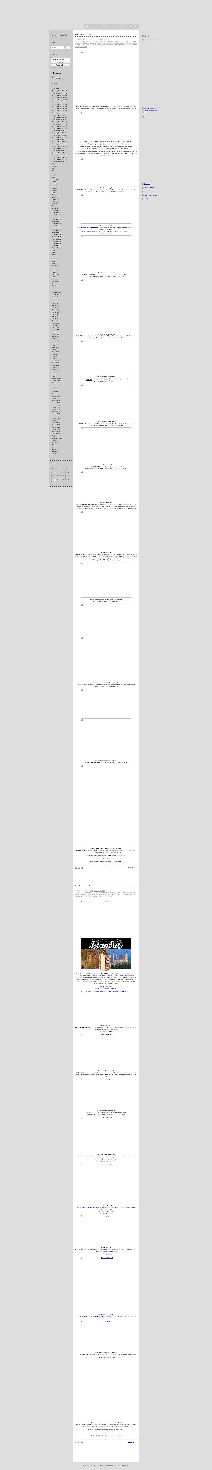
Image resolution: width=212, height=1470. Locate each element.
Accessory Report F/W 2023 (59, 119)
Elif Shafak (115, 41)
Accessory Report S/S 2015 (59, 139)
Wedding (54, 458)
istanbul (111, 896)
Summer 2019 (56, 416)
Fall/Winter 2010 (56, 210)
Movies (54, 290)
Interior (54, 256)
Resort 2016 (55, 352)
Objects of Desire (57, 294)
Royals (54, 376)
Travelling (54, 451)
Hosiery (54, 254)
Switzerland (55, 442)
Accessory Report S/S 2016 (59, 141)
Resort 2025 (55, 371)
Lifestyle (54, 272)
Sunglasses (55, 436)
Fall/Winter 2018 (56, 228)
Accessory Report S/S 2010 (59, 128)
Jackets (54, 261)
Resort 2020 (55, 360)
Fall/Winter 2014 (56, 219)
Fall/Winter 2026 (56, 245)
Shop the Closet (56, 385)
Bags (53, 170)
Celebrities (55, 179)
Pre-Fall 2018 (55, 321)
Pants (53, 298)
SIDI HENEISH (124, 43)
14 (63, 475)
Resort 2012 (55, 343)
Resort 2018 (55, 356)
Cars (53, 177)
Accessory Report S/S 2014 (59, 137)
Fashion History (56, 248)
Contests (54, 188)
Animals (54, 166)
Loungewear (55, 279)
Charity (54, 181)
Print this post (131, 867)
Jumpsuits (55, 265)
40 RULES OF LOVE (87, 41)
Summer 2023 (56, 425)
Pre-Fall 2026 (55, 336)
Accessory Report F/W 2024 (59, 122)
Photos (122, 26)
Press (113, 26)
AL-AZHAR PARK (99, 41)
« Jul (52, 484)
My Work (104, 26)
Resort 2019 (55, 358)
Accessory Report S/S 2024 (59, 159)
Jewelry (54, 263)
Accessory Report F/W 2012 (59, 95)
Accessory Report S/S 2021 (59, 152)
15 (65, 475)
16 (68, 475)
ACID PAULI (85, 893)
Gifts (53, 252)
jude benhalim (119, 45)
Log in (118, 1465)
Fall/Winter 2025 (56, 243)
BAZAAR (92, 1249)
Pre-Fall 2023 (55, 332)
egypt (111, 45)
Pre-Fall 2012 (55, 307)
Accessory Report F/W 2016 (59, 104)
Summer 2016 (56, 409)
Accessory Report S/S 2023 (59, 157)
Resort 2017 (55, 354)
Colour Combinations (57, 186)
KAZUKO (84, 274)
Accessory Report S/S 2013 (59, 135)
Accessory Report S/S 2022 (59, 155)
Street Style (55, 394)
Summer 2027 (56, 433)
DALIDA (108, 41)
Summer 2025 (56, 429)
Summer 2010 (56, 396)
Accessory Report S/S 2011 (59, 130)
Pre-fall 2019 (55, 323)
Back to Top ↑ (125, 1465)
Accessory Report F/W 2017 (59, 106)
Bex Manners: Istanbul (83, 885)
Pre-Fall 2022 (55, 329)
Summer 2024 (56, 427)
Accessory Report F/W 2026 (59, 126)
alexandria (85, 45)
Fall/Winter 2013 (56, 217)
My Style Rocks (56, 292)
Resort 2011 (55, 340)
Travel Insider (56, 449)
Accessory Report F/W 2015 (59, 102)
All (52, 86)
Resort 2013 (55, 345)
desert (105, 45)
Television (54, 444)
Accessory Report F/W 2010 (59, 91)
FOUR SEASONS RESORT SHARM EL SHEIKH (90, 227)
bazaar (121, 894)
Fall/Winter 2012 (56, 214)
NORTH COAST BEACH (112, 43)
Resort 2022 (55, 365)
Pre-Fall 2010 (55, 303)
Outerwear (55, 296)
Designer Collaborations (58, 195)
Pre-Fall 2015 (55, 314)
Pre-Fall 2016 (55, 316)
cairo (100, 45)
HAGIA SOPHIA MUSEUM (124, 893)
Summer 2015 (56, 407)
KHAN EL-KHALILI (80, 554)
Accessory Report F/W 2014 (59, 99)
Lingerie (54, 276)
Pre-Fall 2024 (55, 334)
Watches (54, 455)
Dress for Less (56, 201)
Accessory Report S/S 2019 (59, 148)
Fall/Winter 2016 (56, 223)
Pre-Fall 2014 (55, 312)
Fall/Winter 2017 (56, 225)
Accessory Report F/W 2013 (59, 97)
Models (54, 287)
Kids (53, 267)
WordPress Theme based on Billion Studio (104, 1465)
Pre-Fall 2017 (55, 318)
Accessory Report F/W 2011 (59, 93)
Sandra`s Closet (56, 380)
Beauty (54, 172)
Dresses (54, 203)
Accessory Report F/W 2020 (59, 113)
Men (53, 283)
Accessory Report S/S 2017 (59, 144)
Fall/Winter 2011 (56, 212)
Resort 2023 (55, 367)
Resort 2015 (55, 349)
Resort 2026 (55, 374)
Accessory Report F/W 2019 (59, 110)
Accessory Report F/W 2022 (59, 117)
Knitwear (54, 270)
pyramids (83, 47)
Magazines (55, 281)
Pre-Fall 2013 (55, 310)
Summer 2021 (56, 420)
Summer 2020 (56, 418)
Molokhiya (100, 43)
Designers (55, 197)
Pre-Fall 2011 (55, 305)
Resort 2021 (55, 363)
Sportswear (55, 391)
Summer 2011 (56, 398)
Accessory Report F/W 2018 (59, 108)
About (95, 26)
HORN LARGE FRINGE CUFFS (101, 1316)
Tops (53, 447)
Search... (54, 47)
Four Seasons (126, 41)
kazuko (128, 45)
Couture (54, 190)
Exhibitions (55, 208)
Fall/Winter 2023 (56, 239)
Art (53, 168)
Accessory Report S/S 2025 (59, 161)
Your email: (54, 57)
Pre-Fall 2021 (55, 327)
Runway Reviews (57, 378)
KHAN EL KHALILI (89, 43)
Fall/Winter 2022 (56, 237)
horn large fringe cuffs (98, 896)
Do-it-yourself (55, 199)
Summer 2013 (56, 402)
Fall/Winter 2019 (56, 230)
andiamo (94, 45)
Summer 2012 (56, 400)
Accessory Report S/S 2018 (59, 146)
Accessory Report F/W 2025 (59, 124)
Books (54, 175)
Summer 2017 (56, 411)
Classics (54, 183)
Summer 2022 (56, 422)
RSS (136, 26)
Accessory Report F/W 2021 (59, 115)
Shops (54, 387)
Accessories (55, 88)
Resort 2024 (55, 369)
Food (53, 250)
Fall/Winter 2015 (56, 221)
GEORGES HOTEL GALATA (107, 893)
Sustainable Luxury (57, 438)
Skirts (53, 389)
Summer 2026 (56, 431)
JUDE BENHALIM (81, 106)
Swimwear (55, 440)
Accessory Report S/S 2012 (59, 133)
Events (54, 206)
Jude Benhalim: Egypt (83, 34)
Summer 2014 (56, 405)
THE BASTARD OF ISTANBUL (89, 894)
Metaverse (55, 285)
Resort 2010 (55, 338)
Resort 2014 (55, 347)
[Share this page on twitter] (82, 868)
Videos (54, 453)
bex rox (127, 894)
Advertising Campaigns (58, 164)
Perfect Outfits (56, 301)
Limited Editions (56, 274)
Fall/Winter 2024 (56, 241)
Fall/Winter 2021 (56, 234)
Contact (131, 26)
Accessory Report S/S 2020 (59, 150)
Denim (54, 192)
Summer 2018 (56, 413)
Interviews (55, 259)
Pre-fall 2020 (55, 325)
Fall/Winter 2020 (56, 232)
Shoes (54, 383)
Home (87, 26)
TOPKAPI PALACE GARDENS (108, 894)
